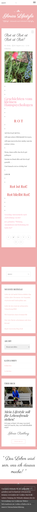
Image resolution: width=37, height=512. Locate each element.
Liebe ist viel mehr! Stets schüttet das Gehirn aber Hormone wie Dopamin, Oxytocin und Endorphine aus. (17, 297)
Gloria (8, 45)
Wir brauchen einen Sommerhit (15, 315)
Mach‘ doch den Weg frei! (13, 329)
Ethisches (7, 49)
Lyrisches (7, 371)
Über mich (18, 441)
